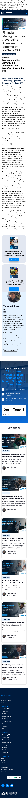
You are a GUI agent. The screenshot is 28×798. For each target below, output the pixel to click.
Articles (3, 765)
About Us (3, 697)
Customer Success (6, 700)
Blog (2, 758)
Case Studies (4, 767)
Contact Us (4, 702)
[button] (26, 13)
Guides (3, 760)
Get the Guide (13, 259)
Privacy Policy (4, 772)
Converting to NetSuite (7, 769)
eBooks (3, 762)
